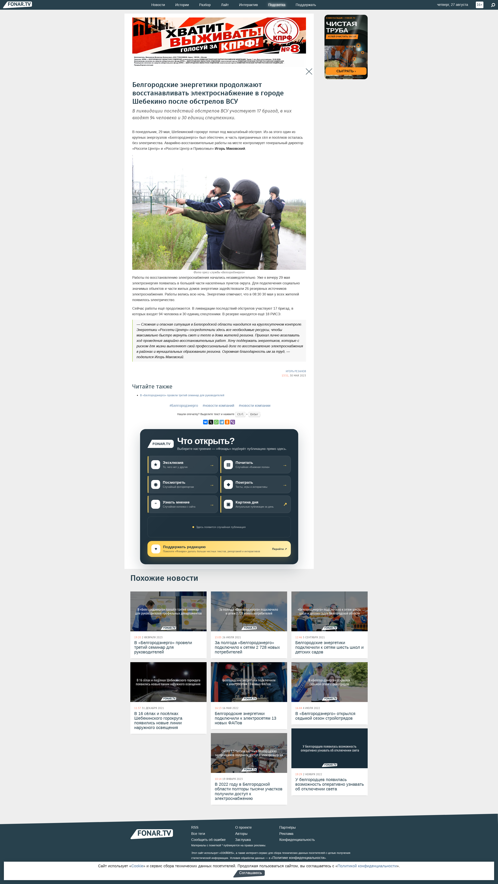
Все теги (198, 833)
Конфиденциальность (297, 839)
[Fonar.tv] (17, 5)
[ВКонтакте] (205, 422)
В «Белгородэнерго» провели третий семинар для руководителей (182, 395)
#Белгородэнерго (184, 405)
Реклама (286, 833)
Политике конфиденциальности (298, 857)
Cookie (137, 865)
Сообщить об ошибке (208, 839)
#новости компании (254, 405)
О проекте (243, 827)
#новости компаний (218, 405)
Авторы (241, 833)
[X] (211, 422)
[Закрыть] (309, 71)
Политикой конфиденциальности (367, 865)
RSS (194, 827)
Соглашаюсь (250, 872)
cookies (227, 852)
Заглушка (243, 839)
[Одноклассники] (227, 422)
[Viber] (232, 422)
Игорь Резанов (296, 371)
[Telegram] (221, 422)
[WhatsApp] (216, 422)
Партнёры (287, 827)
